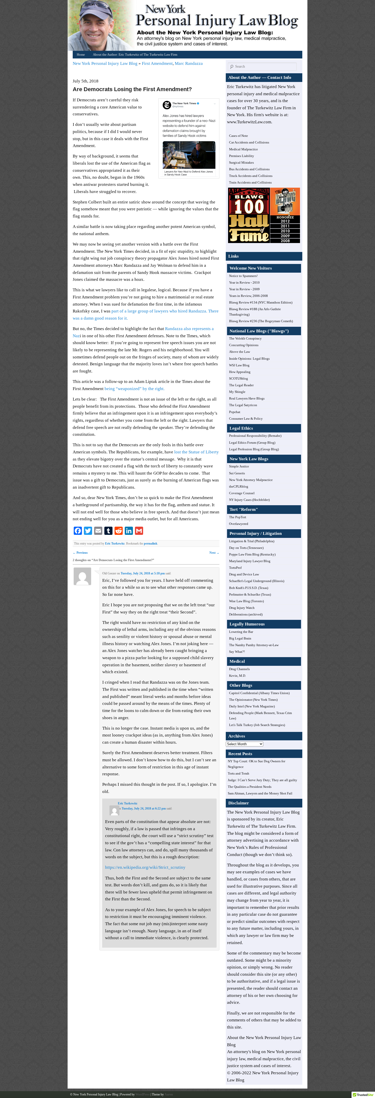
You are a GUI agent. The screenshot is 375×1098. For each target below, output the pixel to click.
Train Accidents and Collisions (250, 182)
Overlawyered (238, 524)
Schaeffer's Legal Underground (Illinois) (256, 581)
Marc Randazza (189, 63)
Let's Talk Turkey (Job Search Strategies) (257, 725)
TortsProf (235, 568)
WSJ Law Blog (239, 365)
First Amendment (157, 63)
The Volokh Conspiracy (245, 338)
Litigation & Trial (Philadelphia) (251, 541)
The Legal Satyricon (243, 405)
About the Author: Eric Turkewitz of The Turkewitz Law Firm (135, 54)
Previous (80, 552)
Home (189, 26)
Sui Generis (237, 473)
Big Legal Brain (240, 638)
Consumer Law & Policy (246, 418)
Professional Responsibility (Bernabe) (255, 436)
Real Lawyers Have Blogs (247, 398)
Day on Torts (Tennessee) (246, 548)
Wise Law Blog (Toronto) (246, 601)
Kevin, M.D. (237, 676)
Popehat (234, 412)
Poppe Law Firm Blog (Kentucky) (252, 554)
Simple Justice (239, 466)
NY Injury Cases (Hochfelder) (249, 500)
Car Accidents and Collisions (249, 142)
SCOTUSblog (238, 378)
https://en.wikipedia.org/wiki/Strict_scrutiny (145, 867)
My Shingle (237, 392)
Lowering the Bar (241, 632)
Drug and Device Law (244, 574)
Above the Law (239, 352)
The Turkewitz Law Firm (273, 826)
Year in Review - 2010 (244, 282)
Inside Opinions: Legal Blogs (249, 358)
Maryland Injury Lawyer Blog (249, 561)
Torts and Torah (238, 773)
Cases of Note (238, 136)
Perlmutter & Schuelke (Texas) (250, 594)
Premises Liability (241, 156)
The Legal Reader (241, 385)
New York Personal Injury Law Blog (106, 63)
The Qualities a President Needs (249, 787)
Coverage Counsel (242, 493)
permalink (150, 543)
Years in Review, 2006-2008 (248, 296)
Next (214, 552)
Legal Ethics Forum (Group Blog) (252, 442)
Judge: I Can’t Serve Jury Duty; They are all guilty (262, 780)
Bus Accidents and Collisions (249, 169)
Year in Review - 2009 (244, 289)
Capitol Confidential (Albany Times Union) (259, 693)
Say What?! (237, 652)
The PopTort (237, 517)
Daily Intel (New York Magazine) (252, 706)
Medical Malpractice (243, 149)
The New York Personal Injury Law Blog (263, 812)
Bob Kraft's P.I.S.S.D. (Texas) (248, 588)
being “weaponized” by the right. (135, 388)
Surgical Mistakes (241, 162)
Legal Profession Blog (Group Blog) (254, 449)
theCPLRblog (238, 486)
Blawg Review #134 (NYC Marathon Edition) (260, 302)
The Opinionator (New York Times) (253, 700)
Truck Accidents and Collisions (250, 176)
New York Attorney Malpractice (251, 480)
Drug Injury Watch (242, 608)
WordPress (142, 1094)
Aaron (169, 1094)
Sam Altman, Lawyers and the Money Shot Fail (260, 793)
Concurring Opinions (243, 345)
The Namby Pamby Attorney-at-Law (254, 645)
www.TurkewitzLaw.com (249, 121)
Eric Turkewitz (114, 543)
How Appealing (240, 372)
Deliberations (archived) (245, 614)
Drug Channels (239, 669)
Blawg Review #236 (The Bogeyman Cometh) (261, 321)
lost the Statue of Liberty (196, 452)
